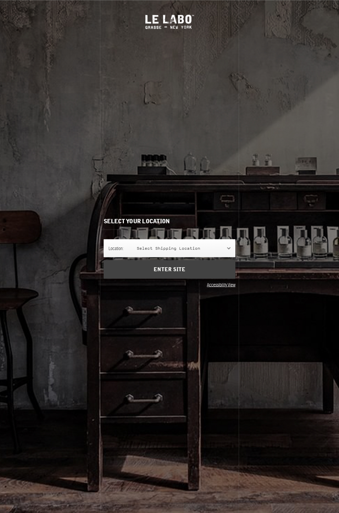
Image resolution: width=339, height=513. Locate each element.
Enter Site (169, 269)
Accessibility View (221, 284)
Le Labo (169, 22)
